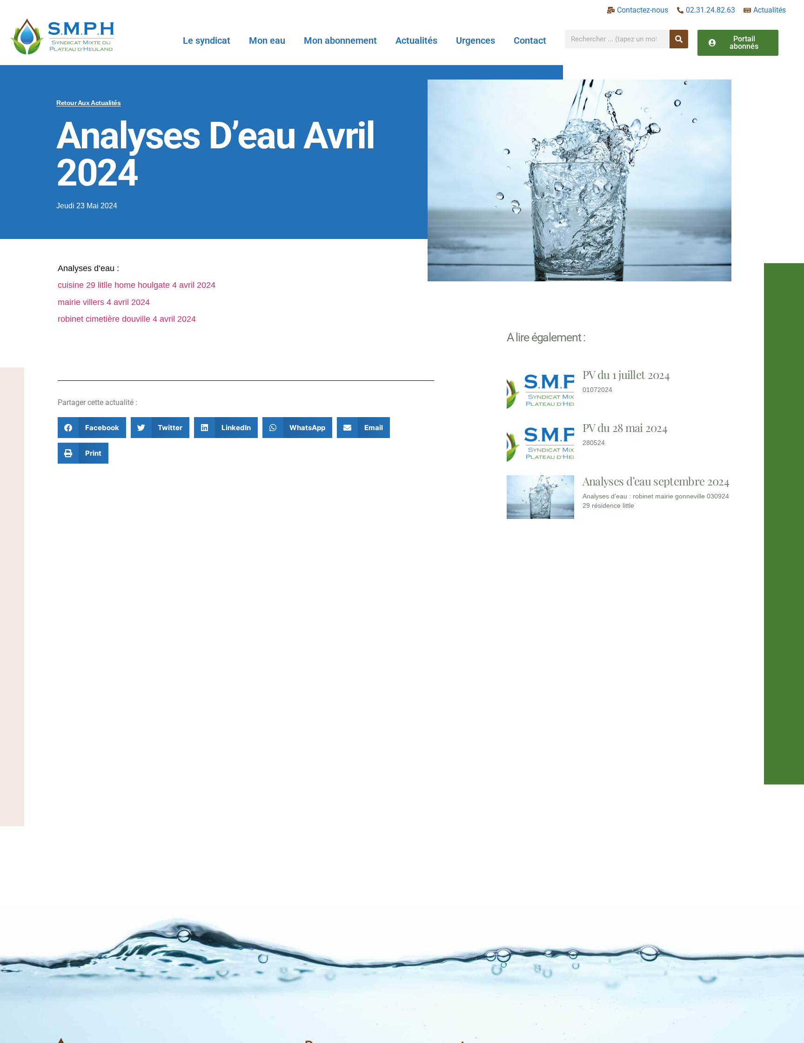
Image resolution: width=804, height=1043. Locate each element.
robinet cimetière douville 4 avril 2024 (127, 319)
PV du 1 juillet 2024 (626, 374)
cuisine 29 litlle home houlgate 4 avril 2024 (136, 285)
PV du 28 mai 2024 (625, 427)
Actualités (416, 40)
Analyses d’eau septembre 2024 (656, 480)
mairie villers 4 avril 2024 (104, 302)
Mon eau (267, 40)
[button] (92, 427)
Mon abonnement (340, 40)
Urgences (475, 40)
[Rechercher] (679, 39)
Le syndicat (206, 40)
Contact (530, 40)
